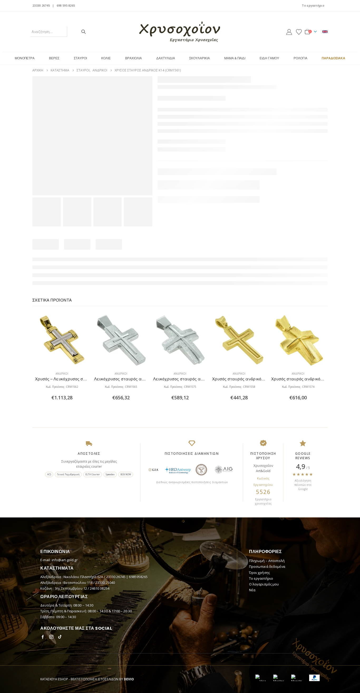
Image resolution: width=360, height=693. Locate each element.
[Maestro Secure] (296, 678)
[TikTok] (60, 636)
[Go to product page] (62, 340)
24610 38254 (99, 588)
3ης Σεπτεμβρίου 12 (71, 588)
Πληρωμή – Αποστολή (267, 560)
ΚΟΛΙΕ (106, 58)
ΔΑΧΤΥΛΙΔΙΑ (165, 58)
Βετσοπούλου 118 (78, 582)
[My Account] (289, 31)
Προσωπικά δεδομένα (267, 566)
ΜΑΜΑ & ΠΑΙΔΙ (234, 58)
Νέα (252, 590)
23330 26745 (41, 5)
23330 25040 (105, 582)
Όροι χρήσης (259, 572)
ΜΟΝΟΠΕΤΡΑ (25, 58)
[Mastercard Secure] (278, 678)
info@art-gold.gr (65, 560)
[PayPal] (314, 678)
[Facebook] (42, 636)
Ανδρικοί (62, 373)
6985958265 (138, 576)
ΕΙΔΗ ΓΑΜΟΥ (269, 58)
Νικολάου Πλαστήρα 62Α (84, 576)
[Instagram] (51, 636)
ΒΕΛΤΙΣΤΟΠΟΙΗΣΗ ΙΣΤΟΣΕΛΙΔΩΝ (94, 679)
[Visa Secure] (260, 678)
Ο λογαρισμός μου (264, 584)
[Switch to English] (325, 31)
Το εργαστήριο (313, 5)
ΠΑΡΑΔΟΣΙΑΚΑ (333, 58)
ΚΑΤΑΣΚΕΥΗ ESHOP (54, 679)
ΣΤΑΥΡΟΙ (80, 58)
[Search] (83, 32)
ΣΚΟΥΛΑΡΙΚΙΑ (199, 58)
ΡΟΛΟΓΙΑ (300, 58)
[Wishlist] (298, 31)
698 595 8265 (66, 5)
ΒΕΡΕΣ (54, 58)
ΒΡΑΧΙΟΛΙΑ (133, 58)
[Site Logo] (180, 31)
